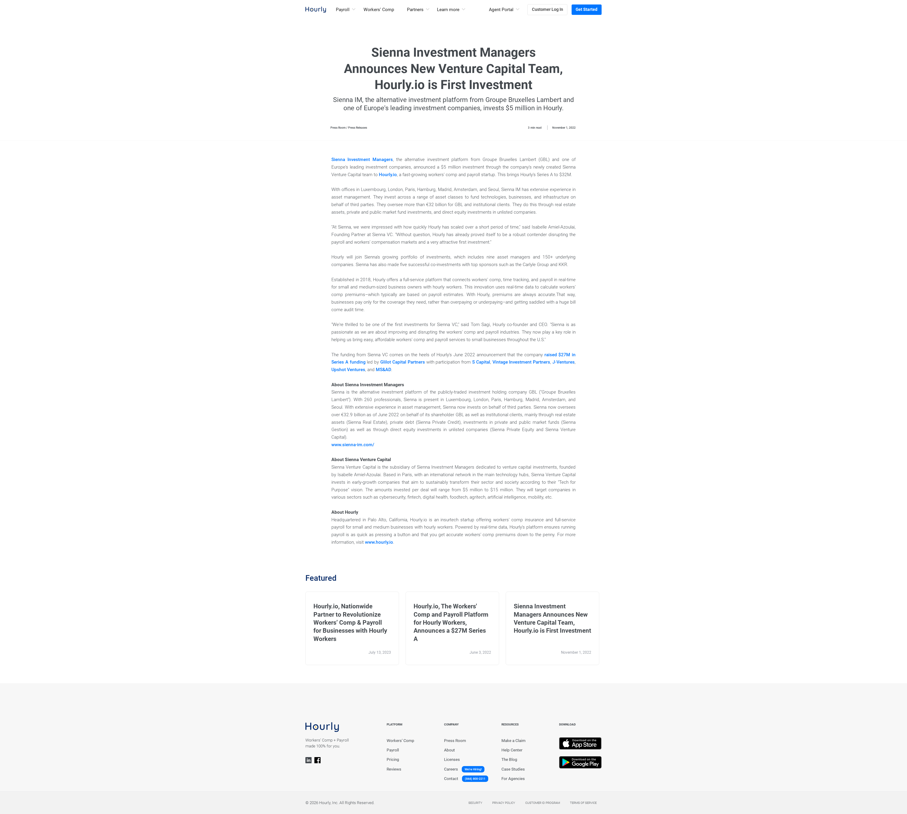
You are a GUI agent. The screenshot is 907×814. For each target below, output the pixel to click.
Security (475, 803)
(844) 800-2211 (475, 778)
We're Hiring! (473, 769)
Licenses (452, 759)
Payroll (393, 750)
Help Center (511, 750)
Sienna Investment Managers (362, 159)
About (449, 750)
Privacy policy (503, 803)
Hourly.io (388, 174)
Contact (451, 778)
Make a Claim (513, 740)
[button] (345, 10)
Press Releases (357, 127)
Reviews (394, 769)
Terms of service (583, 803)
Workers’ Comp (379, 9)
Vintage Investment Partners (521, 362)
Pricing (393, 759)
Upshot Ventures (348, 369)
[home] (315, 10)
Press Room (338, 127)
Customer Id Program (542, 803)
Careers (451, 769)
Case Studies (513, 769)
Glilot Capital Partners (402, 362)
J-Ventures (563, 362)
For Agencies (513, 778)
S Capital (481, 362)
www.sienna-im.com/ (352, 444)
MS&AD (383, 369)
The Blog (509, 759)
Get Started (586, 9)
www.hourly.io (379, 542)
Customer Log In (547, 9)
